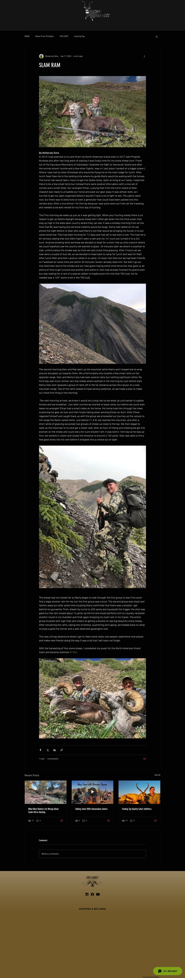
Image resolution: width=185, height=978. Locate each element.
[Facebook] (92, 894)
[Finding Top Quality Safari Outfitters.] (139, 792)
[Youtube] (98, 894)
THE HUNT (64, 36)
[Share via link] (61, 750)
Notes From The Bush (44, 36)
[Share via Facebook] (40, 750)
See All (157, 775)
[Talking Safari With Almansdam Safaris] (92, 792)
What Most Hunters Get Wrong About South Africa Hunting (43, 810)
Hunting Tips (79, 36)
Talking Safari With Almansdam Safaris (91, 809)
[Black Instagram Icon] (87, 894)
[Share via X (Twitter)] (47, 750)
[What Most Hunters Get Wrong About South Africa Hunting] (45, 792)
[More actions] (144, 56)
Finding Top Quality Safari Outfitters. (137, 809)
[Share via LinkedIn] (54, 750)
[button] (156, 36)
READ (27, 36)
